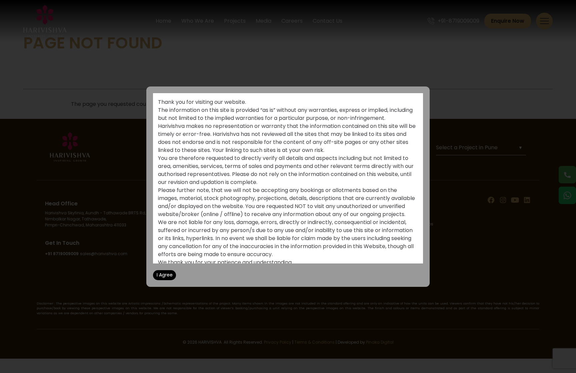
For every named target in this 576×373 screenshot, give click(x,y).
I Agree (165, 274)
